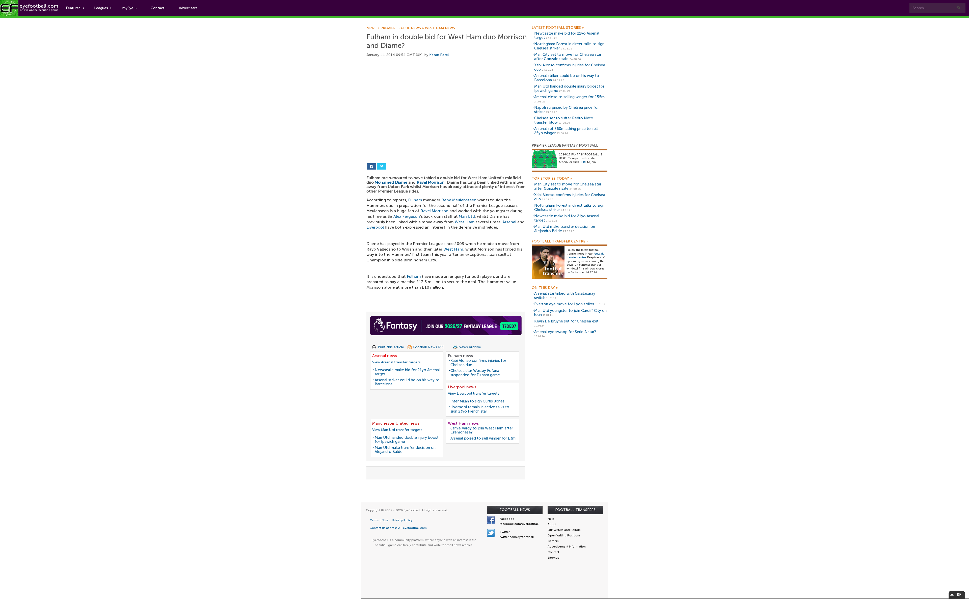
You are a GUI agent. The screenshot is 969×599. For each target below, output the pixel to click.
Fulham (415, 200)
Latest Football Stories (558, 27)
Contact (158, 8)
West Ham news (440, 28)
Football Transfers (575, 510)
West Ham (465, 222)
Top (957, 594)
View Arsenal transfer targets (396, 362)
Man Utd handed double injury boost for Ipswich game (407, 439)
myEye (127, 8)
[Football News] (29, 8)
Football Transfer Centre (560, 241)
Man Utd (467, 216)
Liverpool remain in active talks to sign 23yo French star (479, 409)
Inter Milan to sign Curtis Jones (477, 401)
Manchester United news (395, 423)
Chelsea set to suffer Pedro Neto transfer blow (563, 120)
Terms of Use (379, 520)
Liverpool (375, 227)
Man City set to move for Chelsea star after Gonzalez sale (567, 56)
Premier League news (403, 28)
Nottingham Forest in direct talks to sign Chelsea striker (569, 46)
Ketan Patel (439, 55)
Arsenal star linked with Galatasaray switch (564, 295)
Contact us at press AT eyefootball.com (398, 527)
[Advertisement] (447, 101)
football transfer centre (585, 255)
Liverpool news (462, 387)
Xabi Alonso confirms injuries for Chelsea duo (478, 362)
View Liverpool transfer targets (473, 393)
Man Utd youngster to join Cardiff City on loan (570, 312)
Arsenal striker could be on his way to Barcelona (407, 382)
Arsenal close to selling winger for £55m (569, 97)
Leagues (101, 8)
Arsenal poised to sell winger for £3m (483, 438)
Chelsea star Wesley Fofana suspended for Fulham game (475, 372)
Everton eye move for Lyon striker (564, 304)
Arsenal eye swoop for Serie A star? (565, 332)
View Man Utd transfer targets (397, 430)
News (373, 28)
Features (73, 8)
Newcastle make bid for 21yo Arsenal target (407, 372)
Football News (515, 510)
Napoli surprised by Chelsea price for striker (566, 109)
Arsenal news (384, 355)
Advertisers (188, 8)
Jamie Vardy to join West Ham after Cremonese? (481, 430)
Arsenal (509, 222)
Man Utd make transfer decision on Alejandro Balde (405, 449)
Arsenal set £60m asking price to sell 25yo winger (566, 130)
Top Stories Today (552, 178)
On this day (545, 288)
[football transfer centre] (548, 262)
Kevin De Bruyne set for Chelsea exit (566, 321)
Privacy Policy (402, 520)
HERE (583, 162)
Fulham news (460, 355)
